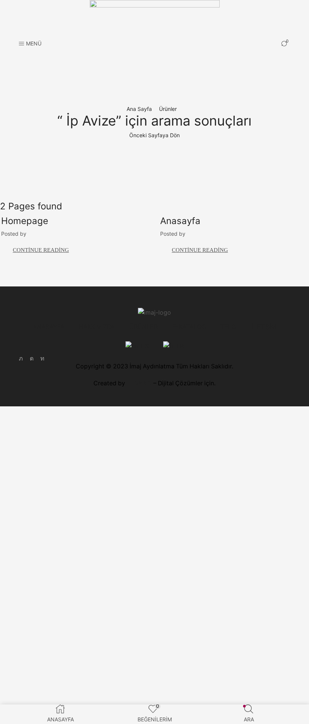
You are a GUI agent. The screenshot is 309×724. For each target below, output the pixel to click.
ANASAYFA (48, 326)
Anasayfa (180, 220)
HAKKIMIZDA (97, 326)
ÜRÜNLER (143, 326)
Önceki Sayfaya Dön (154, 135)
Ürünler (168, 109)
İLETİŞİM (264, 326)
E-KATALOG (189, 326)
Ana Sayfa (139, 109)
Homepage (24, 220)
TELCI (228, 326)
